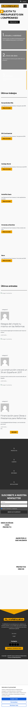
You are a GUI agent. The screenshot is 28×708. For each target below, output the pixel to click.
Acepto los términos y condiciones (9, 508)
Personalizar (14, 702)
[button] (1, 11)
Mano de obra (7, 108)
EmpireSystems (17, 657)
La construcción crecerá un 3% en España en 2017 (14, 371)
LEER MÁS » (4, 335)
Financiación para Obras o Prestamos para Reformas (13, 416)
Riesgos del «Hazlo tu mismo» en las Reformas (12, 325)
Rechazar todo (14, 705)
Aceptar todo (14, 699)
